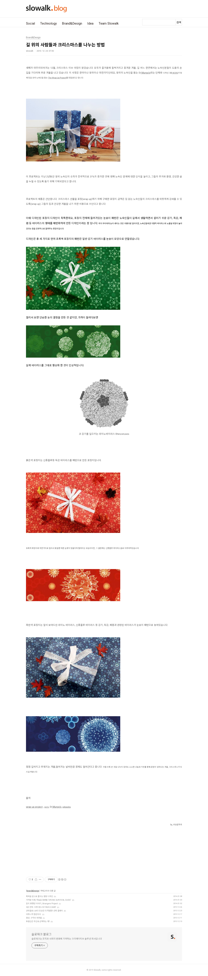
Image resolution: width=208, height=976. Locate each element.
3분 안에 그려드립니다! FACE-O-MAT (41, 907)
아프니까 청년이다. (33, 914)
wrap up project (34, 806)
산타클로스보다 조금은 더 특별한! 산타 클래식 (44, 911)
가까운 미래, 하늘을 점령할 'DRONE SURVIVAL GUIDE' (48, 900)
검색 (178, 22)
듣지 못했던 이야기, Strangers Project (42, 903)
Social (30, 23)
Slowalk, (97, 970)
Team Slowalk (109, 23)
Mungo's (145, 72)
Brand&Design (72, 23)
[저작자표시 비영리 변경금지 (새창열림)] (62, 879)
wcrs (46, 807)
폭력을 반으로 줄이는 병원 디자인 (39, 896)
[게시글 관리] (40, 879)
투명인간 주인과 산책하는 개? (38, 921)
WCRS (175, 73)
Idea (90, 23)
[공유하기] (36, 879)
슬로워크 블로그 (42, 934)
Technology (48, 23)
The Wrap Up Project (57, 78)
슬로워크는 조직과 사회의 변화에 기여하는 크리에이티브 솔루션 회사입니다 (67, 938)
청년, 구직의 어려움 (34, 918)
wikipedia (66, 807)
